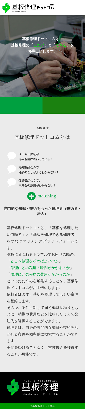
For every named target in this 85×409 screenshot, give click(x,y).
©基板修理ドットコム (43, 405)
